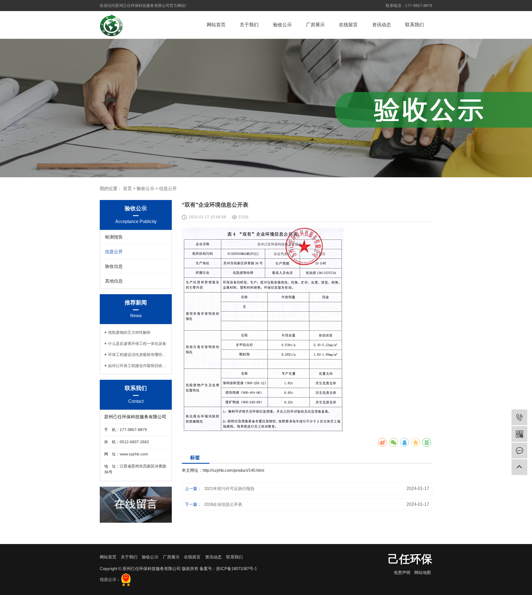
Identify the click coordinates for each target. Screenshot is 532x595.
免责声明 (402, 572)
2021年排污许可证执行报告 (229, 488)
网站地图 (422, 572)
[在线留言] (519, 450)
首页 (127, 188)
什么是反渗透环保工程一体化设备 (137, 343)
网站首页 (216, 24)
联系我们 (414, 24)
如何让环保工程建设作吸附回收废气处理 (137, 365)
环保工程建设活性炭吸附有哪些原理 (137, 354)
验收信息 (114, 266)
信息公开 (168, 188)
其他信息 (114, 281)
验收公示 (282, 24)
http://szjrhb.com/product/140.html (233, 470)
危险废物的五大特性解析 (129, 332)
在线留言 (348, 24)
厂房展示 (315, 24)
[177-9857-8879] (519, 417)
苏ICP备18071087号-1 (236, 568)
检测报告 (114, 237)
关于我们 (249, 24)
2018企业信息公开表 (223, 504)
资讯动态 (381, 24)
